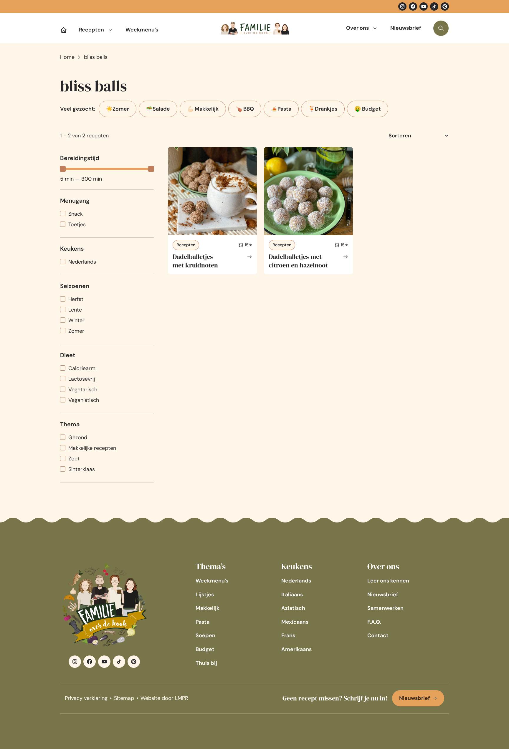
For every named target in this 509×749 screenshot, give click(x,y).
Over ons (357, 27)
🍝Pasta (281, 108)
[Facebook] (413, 6)
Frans (288, 635)
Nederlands (296, 580)
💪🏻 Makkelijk (203, 108)
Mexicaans (294, 621)
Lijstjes (205, 594)
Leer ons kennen (388, 580)
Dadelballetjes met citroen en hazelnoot (298, 260)
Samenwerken (385, 608)
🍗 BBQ (245, 108)
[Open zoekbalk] (441, 28)
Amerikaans (296, 649)
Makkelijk (207, 608)
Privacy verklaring (86, 698)
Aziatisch (293, 608)
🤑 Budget (367, 108)
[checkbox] (107, 214)
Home (67, 57)
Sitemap (124, 698)
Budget (205, 649)
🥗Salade (158, 108)
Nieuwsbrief (405, 27)
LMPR (181, 698)
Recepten (91, 29)
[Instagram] (402, 6)
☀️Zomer (117, 108)
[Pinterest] (445, 6)
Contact (378, 635)
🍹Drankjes (322, 108)
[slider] (63, 169)
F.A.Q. (374, 621)
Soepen (205, 635)
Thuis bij (206, 663)
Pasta (202, 621)
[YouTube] (423, 6)
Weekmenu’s (141, 29)
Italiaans (292, 594)
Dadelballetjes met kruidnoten (195, 260)
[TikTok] (434, 6)
